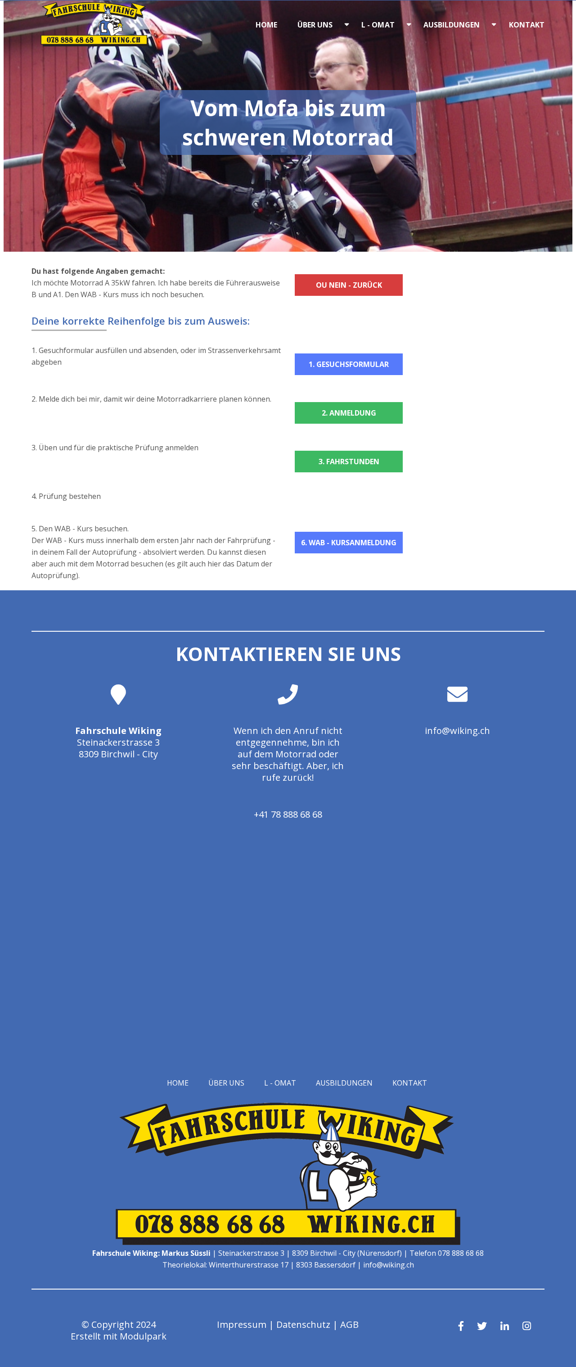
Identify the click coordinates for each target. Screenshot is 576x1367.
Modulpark (143, 1336)
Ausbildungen (451, 25)
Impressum (241, 1324)
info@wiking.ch (457, 730)
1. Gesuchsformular (349, 364)
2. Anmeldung (349, 413)
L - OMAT (378, 25)
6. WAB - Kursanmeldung (348, 543)
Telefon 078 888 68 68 (447, 1253)
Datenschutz (303, 1324)
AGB (349, 1324)
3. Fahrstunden (349, 461)
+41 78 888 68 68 (288, 814)
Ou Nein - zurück (349, 285)
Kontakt (527, 25)
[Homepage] (94, 44)
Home (266, 25)
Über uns (315, 25)
